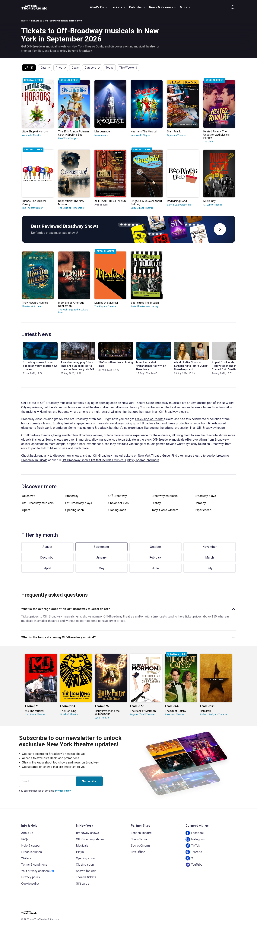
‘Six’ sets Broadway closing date (115, 364)
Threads (196, 852)
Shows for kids (118, 503)
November (209, 547)
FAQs (25, 839)
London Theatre (141, 833)
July (210, 568)
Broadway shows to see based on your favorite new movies (40, 366)
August (47, 547)
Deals (75, 67)
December (47, 557)
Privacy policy (30, 877)
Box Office (138, 852)
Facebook (197, 833)
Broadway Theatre (174, 714)
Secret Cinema (140, 845)
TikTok (195, 845)
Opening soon (74, 510)
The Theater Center (32, 208)
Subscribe (89, 781)
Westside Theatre (31, 135)
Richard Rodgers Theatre (213, 714)
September (101, 547)
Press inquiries (31, 852)
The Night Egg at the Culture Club (73, 311)
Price (59, 67)
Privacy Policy (63, 790)
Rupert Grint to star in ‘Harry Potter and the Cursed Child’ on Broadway (229, 366)
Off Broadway (117, 496)
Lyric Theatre (102, 717)
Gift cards (82, 883)
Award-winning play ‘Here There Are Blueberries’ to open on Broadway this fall (77, 366)
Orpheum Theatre (176, 135)
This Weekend (128, 67)
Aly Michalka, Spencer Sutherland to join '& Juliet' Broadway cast (191, 366)
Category (90, 67)
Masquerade (101, 135)
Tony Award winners (165, 510)
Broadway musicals (34, 460)
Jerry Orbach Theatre (142, 208)
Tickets (116, 7)
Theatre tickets (86, 877)
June (155, 568)
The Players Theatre (105, 306)
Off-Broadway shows (90, 839)
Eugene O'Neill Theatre (142, 714)
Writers (26, 858)
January (101, 557)
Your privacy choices (35, 871)
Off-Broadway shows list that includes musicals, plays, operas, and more (110, 460)
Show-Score (139, 839)
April (47, 568)
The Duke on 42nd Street (71, 208)
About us (27, 833)
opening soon (108, 403)
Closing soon (117, 510)
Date (44, 67)
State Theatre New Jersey (144, 306)
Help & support (31, 845)
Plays (80, 852)
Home (24, 20)
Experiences (203, 510)
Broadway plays (205, 496)
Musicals (82, 845)
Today (109, 67)
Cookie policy (30, 883)
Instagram (198, 839)
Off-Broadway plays (78, 503)
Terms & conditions (34, 864)
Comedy (200, 503)
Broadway (71, 496)
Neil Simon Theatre (35, 714)
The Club (208, 141)
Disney (156, 503)
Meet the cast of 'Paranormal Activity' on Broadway (151, 366)
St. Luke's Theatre (213, 204)
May (101, 568)
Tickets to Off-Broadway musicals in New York (56, 20)
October (155, 547)
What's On (97, 7)
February (155, 557)
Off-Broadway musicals (38, 503)
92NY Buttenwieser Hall (179, 204)
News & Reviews (161, 7)
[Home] (34, 7)
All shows (28, 496)
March (209, 557)
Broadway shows (87, 833)
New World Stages (68, 138)
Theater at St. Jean (32, 306)
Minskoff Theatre (69, 714)
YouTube (196, 864)
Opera (26, 510)
